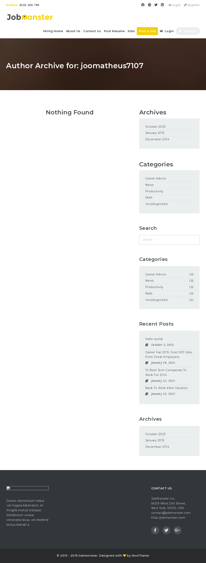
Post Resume (114, 31)
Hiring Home (53, 31)
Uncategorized (156, 204)
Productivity (154, 191)
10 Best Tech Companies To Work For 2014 (166, 372)
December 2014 (157, 139)
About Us (73, 31)
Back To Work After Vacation (166, 388)
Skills (148, 197)
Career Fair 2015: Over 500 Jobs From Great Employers (168, 354)
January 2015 (154, 133)
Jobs (131, 31)
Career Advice (155, 178)
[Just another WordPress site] (29, 17)
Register (193, 5)
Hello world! (154, 339)
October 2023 (155, 126)
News (149, 185)
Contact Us (92, 31)
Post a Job (147, 31)
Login (176, 5)
